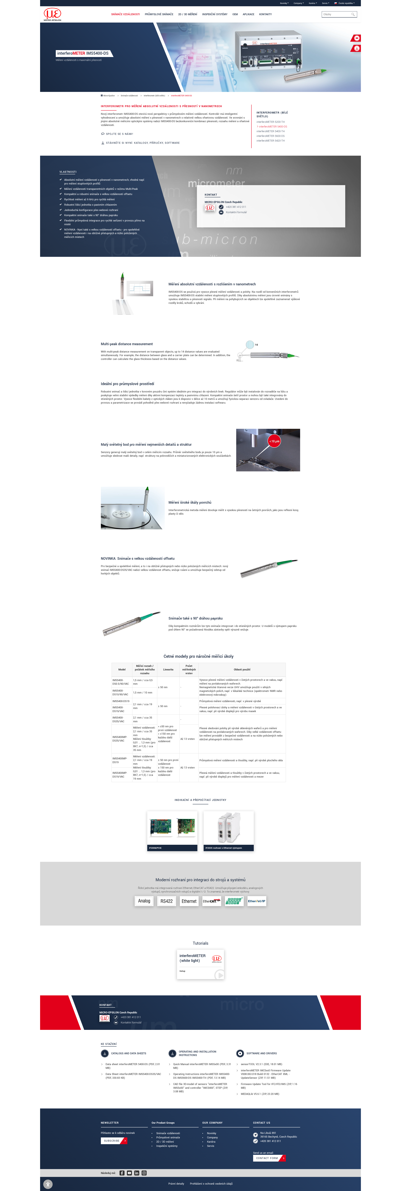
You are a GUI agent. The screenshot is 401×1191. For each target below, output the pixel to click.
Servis (210, 1146)
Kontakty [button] (265, 14)
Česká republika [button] (345, 3)
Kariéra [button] (312, 3)
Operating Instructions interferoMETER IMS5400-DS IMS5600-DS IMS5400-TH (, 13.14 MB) (201, 1076)
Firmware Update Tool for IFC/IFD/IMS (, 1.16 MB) (269, 1086)
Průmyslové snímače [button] (159, 14)
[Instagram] (144, 1172)
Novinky (211, 1133)
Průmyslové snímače (168, 1137)
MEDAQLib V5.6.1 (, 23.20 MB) (260, 1094)
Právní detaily (176, 1184)
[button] (48, 1184)
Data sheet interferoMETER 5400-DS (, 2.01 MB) (133, 1066)
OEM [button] (235, 14)
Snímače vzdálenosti (168, 1133)
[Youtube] (129, 1172)
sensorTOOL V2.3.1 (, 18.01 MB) (261, 1064)
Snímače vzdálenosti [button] (125, 14)
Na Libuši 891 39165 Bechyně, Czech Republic (278, 1135)
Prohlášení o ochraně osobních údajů (211, 1184)
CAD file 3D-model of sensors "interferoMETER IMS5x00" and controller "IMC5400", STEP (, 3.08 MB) (200, 1087)
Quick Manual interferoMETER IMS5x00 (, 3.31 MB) (202, 1066)
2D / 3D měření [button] (187, 14)
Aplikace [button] (248, 14)
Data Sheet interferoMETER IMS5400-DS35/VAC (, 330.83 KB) (133, 1076)
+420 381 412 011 (236, 207)
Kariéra (211, 1141)
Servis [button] (325, 3)
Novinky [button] (283, 3)
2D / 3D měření (165, 1141)
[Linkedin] (136, 1172)
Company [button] (298, 3)
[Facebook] (122, 1172)
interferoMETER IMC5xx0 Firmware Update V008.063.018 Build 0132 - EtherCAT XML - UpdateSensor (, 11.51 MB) (266, 1074)
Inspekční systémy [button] (214, 14)
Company (212, 1137)
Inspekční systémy (166, 1146)
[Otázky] (354, 14)
